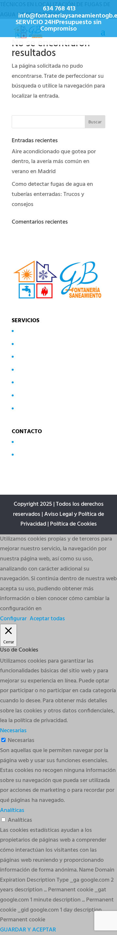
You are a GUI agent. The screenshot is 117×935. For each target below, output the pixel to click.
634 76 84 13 (31, 442)
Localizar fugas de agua (45, 331)
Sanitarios (28, 343)
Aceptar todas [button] (47, 619)
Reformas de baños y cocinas (52, 408)
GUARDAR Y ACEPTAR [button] (28, 930)
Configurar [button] (13, 619)
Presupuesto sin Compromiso (70, 25)
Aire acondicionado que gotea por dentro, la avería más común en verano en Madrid (54, 161)
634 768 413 (59, 9)
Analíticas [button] (12, 810)
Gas (21, 382)
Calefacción (30, 369)
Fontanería (29, 395)
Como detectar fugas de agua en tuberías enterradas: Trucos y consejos (52, 194)
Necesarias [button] (13, 731)
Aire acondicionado (40, 356)
